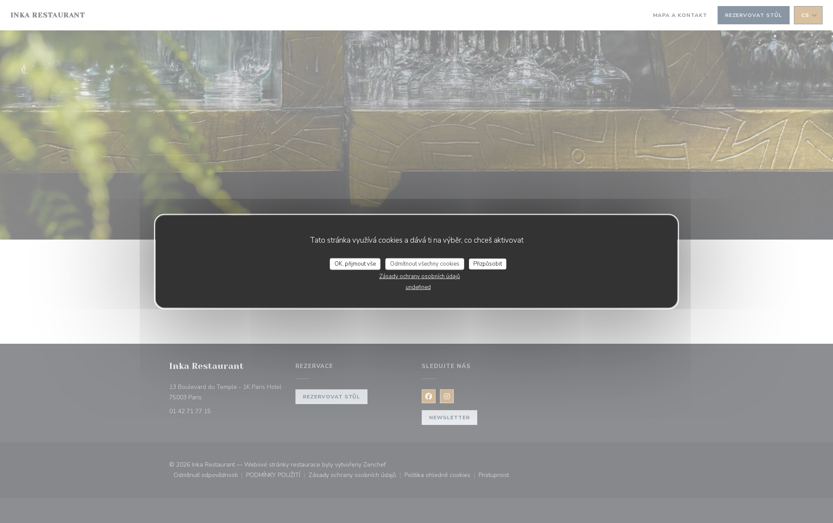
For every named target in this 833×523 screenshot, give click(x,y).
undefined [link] (418, 287)
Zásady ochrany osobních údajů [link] (419, 276)
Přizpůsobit (487, 263)
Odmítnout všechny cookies (424, 263)
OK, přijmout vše (355, 263)
